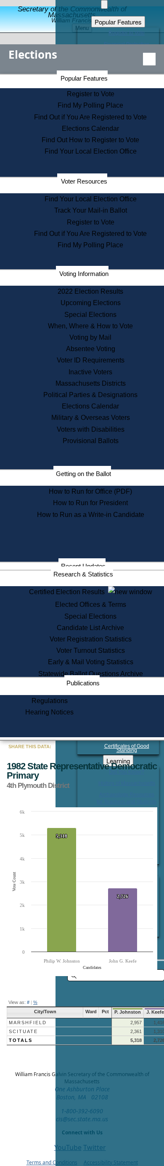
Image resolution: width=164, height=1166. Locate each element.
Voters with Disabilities (90, 429)
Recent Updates (83, 566)
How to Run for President (90, 502)
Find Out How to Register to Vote (90, 139)
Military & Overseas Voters (90, 417)
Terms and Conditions (51, 1162)
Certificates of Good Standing (126, 748)
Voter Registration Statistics (91, 639)
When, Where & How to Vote (90, 326)
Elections (32, 54)
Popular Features (84, 78)
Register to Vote (90, 93)
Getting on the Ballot (83, 473)
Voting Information (83, 273)
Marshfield (28, 1022)
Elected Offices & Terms (90, 604)
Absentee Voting (90, 348)
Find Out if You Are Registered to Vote (90, 117)
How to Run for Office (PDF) (90, 491)
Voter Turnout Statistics (90, 650)
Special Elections (90, 314)
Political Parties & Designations (90, 394)
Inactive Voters (90, 372)
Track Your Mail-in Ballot (90, 210)
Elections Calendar (90, 128)
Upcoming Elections (91, 302)
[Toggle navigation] (149, 59)
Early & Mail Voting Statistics (90, 662)
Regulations (50, 700)
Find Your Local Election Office (91, 151)
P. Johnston (127, 1012)
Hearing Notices (49, 712)
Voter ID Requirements (90, 360)
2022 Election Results (90, 291)
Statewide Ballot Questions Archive (90, 673)
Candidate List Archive (90, 627)
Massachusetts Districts (91, 383)
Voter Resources (84, 181)
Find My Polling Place (90, 105)
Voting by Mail (90, 337)
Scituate (23, 1031)
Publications (83, 683)
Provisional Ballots (91, 440)
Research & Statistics (83, 574)
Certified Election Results (68, 591)
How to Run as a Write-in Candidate (90, 514)
